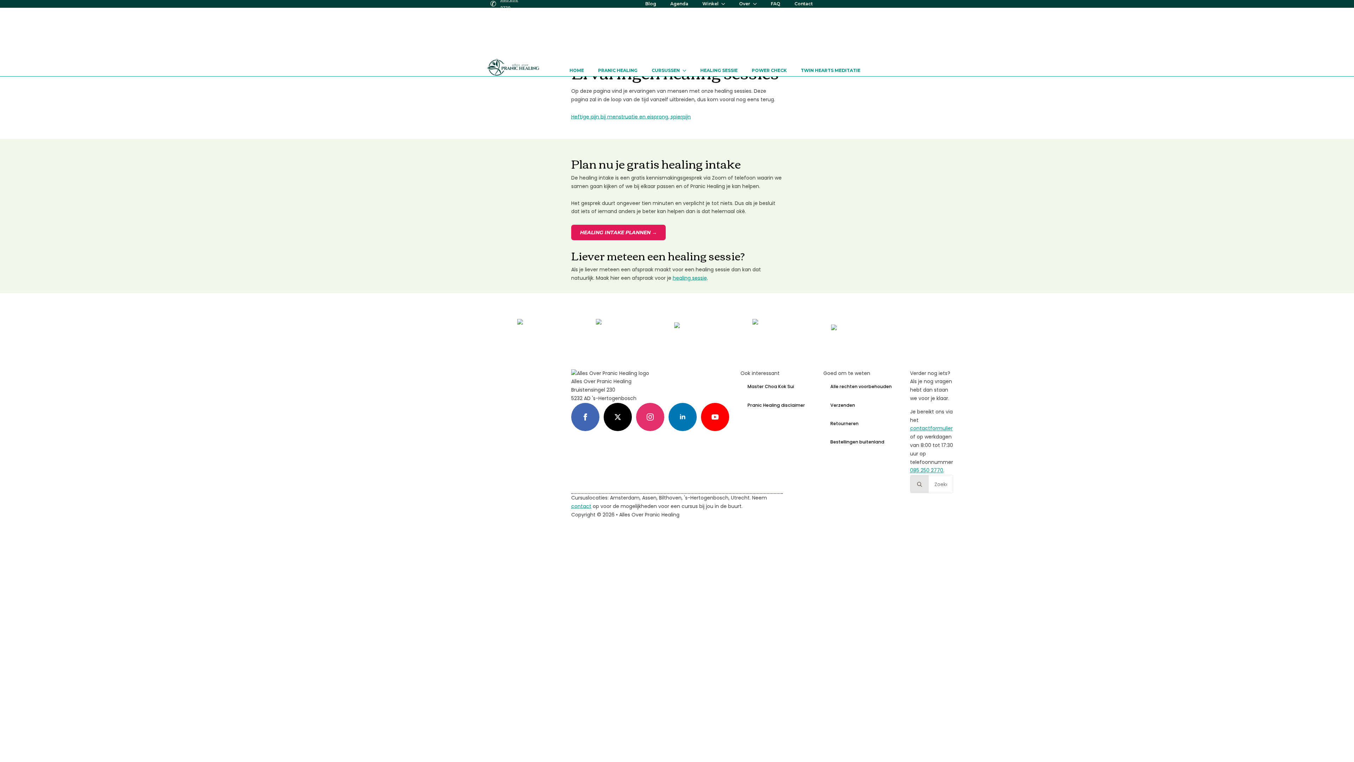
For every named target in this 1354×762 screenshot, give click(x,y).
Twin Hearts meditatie (830, 70)
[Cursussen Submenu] (686, 70)
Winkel (710, 4)
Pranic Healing (618, 70)
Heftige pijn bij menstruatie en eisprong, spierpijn (631, 116)
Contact (803, 4)
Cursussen (666, 70)
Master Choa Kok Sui (771, 386)
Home (576, 70)
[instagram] (650, 417)
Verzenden (842, 405)
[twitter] (618, 417)
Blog (650, 4)
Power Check (769, 70)
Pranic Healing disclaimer (776, 405)
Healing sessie (719, 70)
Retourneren (844, 424)
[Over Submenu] (757, 4)
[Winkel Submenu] (725, 4)
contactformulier (931, 428)
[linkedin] (683, 417)
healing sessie (690, 278)
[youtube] (715, 417)
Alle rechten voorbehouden (861, 386)
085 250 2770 (926, 470)
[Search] (919, 484)
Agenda (679, 4)
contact (581, 506)
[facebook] (585, 417)
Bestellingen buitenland (857, 442)
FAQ (775, 4)
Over (744, 4)
